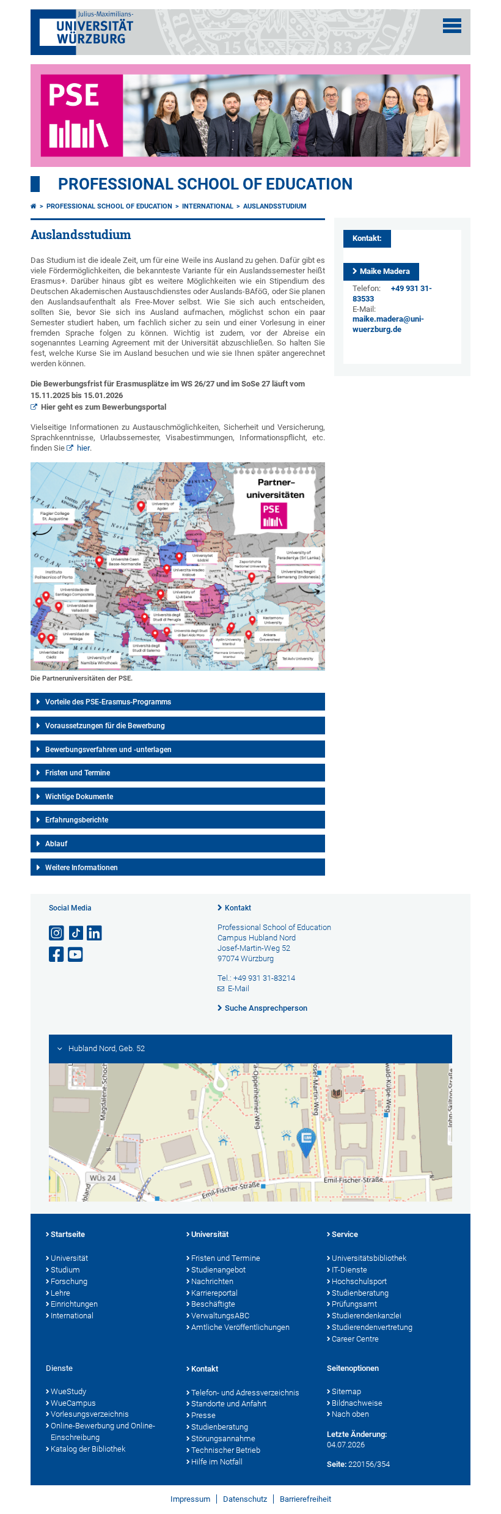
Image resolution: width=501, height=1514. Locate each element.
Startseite (68, 1234)
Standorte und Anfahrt (228, 1403)
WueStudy (68, 1391)
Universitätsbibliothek (369, 1258)
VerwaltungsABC (220, 1315)
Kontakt (238, 908)
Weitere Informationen (81, 867)
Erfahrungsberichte (76, 820)
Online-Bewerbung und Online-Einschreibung (103, 1431)
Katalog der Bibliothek (88, 1448)
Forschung (69, 1281)
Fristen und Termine (77, 773)
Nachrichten (212, 1281)
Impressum (190, 1499)
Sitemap (346, 1391)
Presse (203, 1415)
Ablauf (56, 844)
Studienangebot (218, 1269)
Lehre (60, 1293)
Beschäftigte (213, 1304)
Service (345, 1234)
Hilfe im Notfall (217, 1461)
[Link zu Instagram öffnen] (57, 933)
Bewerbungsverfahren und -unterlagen (108, 749)
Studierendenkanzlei (366, 1315)
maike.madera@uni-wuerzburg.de (388, 324)
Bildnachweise (357, 1403)
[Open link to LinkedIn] (95, 933)
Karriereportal (214, 1293)
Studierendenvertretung (372, 1327)
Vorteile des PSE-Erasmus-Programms (108, 702)
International (207, 206)
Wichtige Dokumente (79, 796)
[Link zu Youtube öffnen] (76, 955)
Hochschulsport (359, 1281)
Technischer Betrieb (225, 1450)
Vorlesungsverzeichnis (90, 1414)
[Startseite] (34, 206)
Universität (69, 1258)
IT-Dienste (349, 1269)
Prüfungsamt (354, 1304)
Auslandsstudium (275, 206)
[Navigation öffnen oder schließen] (452, 25)
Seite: (336, 1464)
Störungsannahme (223, 1438)
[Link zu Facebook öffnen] (57, 955)
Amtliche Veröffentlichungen (240, 1327)
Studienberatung (360, 1293)
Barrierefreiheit (305, 1499)
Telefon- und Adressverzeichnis (245, 1392)
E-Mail (238, 988)
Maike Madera (385, 271)
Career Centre (355, 1338)
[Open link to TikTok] (76, 933)
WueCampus (73, 1403)
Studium (65, 1269)
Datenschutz (245, 1499)
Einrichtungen (74, 1304)
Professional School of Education (205, 184)
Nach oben (350, 1414)
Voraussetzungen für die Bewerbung (105, 726)
